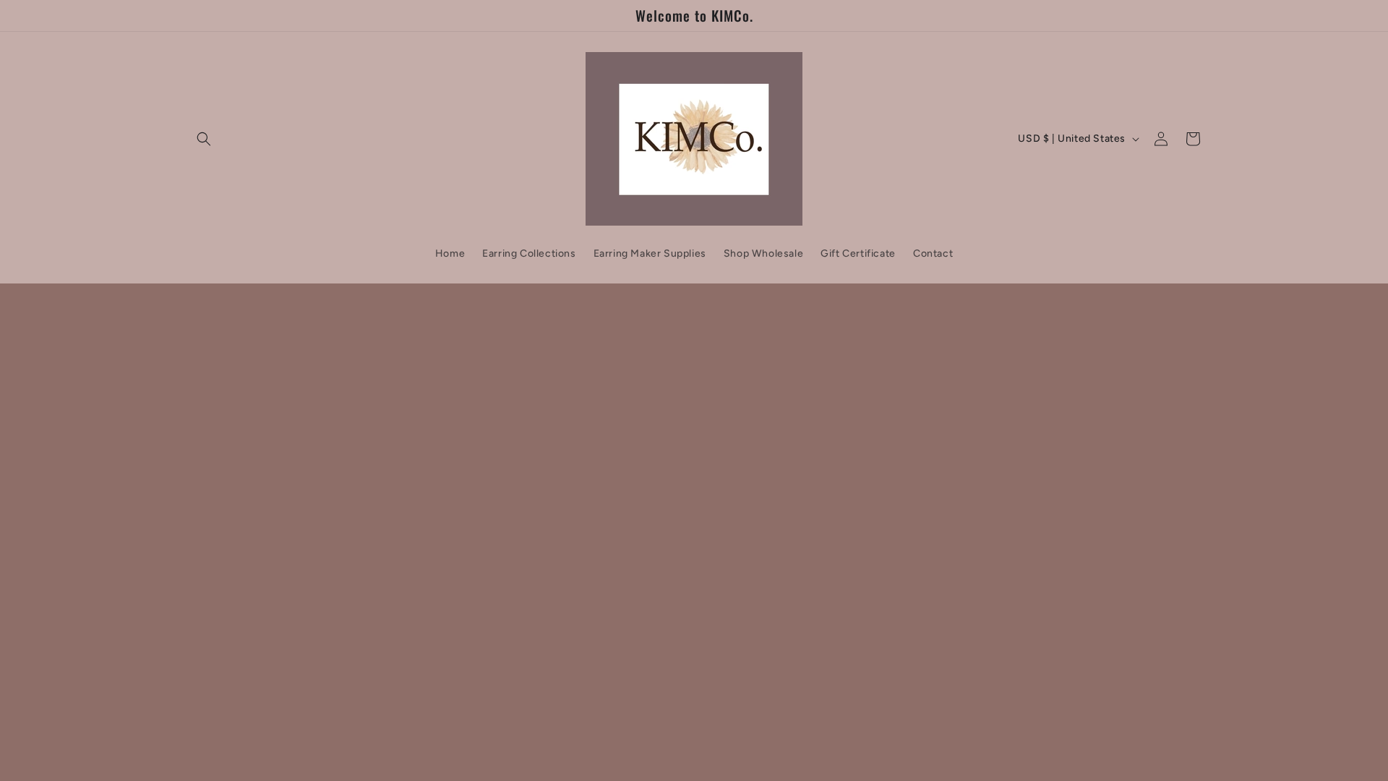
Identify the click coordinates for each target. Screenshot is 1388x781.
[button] (204, 139)
